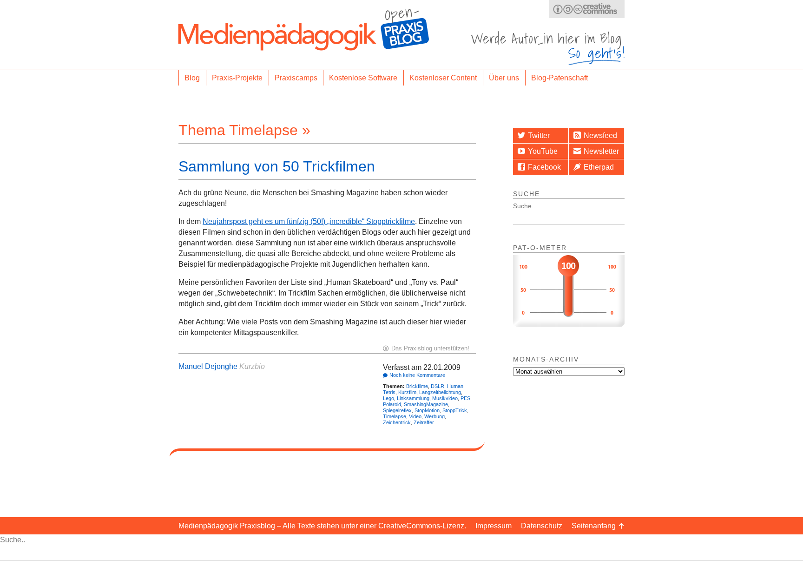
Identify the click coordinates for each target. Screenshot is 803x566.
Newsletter (601, 151)
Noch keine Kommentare (417, 375)
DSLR (437, 386)
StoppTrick (454, 410)
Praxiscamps (296, 78)
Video (415, 416)
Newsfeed (600, 135)
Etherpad (599, 167)
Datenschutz (541, 526)
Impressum (493, 526)
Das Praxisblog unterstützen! (430, 348)
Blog (192, 78)
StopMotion (427, 410)
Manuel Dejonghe (207, 366)
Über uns (504, 78)
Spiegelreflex (397, 410)
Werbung (434, 416)
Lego (388, 398)
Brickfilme (417, 386)
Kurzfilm (407, 392)
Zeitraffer (424, 422)
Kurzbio (252, 366)
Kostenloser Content (443, 78)
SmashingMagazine (426, 404)
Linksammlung (413, 398)
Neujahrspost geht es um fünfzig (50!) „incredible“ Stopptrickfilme (309, 221)
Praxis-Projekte (237, 78)
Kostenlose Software (363, 78)
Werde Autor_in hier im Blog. (548, 48)
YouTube (543, 151)
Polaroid (392, 404)
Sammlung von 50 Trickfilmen (276, 166)
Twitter (539, 135)
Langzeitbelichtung (440, 392)
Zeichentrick (397, 422)
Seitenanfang (594, 526)
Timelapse (394, 416)
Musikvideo (445, 398)
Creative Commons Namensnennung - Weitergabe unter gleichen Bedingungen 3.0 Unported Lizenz (587, 9)
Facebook (544, 167)
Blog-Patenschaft (559, 78)
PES (465, 398)
